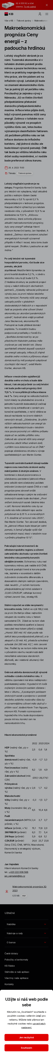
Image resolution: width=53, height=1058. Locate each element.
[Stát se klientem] (40, 14)
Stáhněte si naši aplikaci (17, 972)
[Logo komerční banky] (11, 14)
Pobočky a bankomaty (16, 959)
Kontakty (9, 984)
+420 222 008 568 (18, 872)
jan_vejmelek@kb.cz (15, 876)
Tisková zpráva (24, 173)
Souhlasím (26, 1047)
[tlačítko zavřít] (46, 5)
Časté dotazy (11, 953)
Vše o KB (9, 20)
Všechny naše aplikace (16, 978)
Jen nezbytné (26, 1037)
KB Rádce (10, 965)
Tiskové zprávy (24, 20)
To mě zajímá (30, 6)
